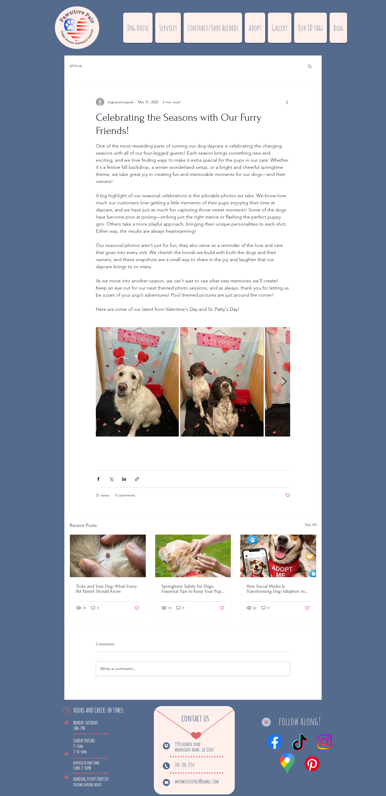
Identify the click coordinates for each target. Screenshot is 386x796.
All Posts (76, 66)
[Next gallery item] (284, 382)
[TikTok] (300, 744)
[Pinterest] (312, 764)
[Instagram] (325, 742)
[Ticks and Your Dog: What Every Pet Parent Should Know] (108, 556)
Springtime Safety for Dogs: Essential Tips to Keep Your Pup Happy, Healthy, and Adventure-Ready (191, 589)
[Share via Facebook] (98, 478)
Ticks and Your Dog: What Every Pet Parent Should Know (106, 589)
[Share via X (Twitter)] (111, 478)
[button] (168, 28)
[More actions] (287, 102)
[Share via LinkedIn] (124, 478)
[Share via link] (136, 478)
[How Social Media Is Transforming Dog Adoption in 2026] (278, 556)
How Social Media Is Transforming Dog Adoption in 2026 (276, 589)
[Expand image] (137, 382)
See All (310, 524)
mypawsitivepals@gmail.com (197, 781)
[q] (287, 764)
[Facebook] (275, 741)
